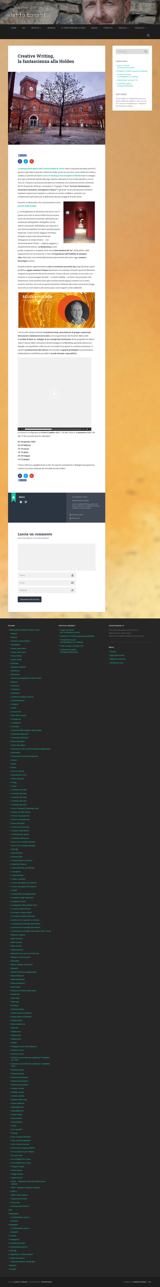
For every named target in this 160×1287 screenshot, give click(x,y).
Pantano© (15, 1051)
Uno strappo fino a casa (21, 1216)
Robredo (14, 1084)
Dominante (15, 809)
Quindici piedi (16, 1077)
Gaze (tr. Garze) (17, 828)
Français (139, 28)
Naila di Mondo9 (18, 1036)
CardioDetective (17, 757)
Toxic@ (14, 1190)
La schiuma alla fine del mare (23, 973)
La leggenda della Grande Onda (24, 962)
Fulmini (14, 817)
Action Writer (16, 712)
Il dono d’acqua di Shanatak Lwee (24, 865)
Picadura (14, 1062)
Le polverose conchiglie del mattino (25, 980)
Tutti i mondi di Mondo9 (21, 1193)
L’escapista (15, 928)
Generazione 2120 (18, 831)
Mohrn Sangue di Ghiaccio (22, 1021)
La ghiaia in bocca (18, 958)
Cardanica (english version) (22, 753)
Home (13, 28)
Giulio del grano (17, 835)
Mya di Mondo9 (17, 1032)
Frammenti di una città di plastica (24, 813)
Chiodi (13, 764)
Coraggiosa (16, 776)
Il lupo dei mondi (18, 880)
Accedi (113, 708)
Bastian (14, 738)
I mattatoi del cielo (19, 846)
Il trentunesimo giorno (73, 28)
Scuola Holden (85, 565)
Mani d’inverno (17, 995)
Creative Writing (83, 561)
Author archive (21, 559)
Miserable (15, 1017)
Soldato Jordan (17, 1145)
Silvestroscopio (17, 1126)
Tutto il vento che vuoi (20, 1201)
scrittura (88, 563)
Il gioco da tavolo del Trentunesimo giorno (126, 67)
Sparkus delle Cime (19, 1156)
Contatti (108, 28)
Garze (13, 820)
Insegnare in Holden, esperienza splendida (132, 71)
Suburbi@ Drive (17, 1164)
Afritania (14, 720)
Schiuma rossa (17, 1107)
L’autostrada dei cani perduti (23, 924)
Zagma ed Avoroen (19, 1255)
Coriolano (15, 783)
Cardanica (15, 742)
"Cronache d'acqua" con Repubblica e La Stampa (127, 76)
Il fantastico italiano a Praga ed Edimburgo (125, 85)
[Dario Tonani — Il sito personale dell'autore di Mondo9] (27, 16)
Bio (23, 28)
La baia (14, 947)
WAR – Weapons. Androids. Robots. (25, 1244)
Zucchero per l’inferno (20, 1263)
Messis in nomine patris (21, 1014)
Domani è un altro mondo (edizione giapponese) (31, 805)
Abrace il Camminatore (20, 697)
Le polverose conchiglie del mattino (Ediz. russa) (31, 988)
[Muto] (87, 486)
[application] (54, 450)
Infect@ (35, 28)
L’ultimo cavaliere (18, 936)
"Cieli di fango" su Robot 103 (127, 80)
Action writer (16, 716)
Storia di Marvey (17, 1160)
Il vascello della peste (20, 895)
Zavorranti (15, 1259)
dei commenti (118, 716)
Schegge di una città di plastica (24, 1103)
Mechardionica (17, 1006)
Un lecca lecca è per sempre (22, 1208)
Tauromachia (16, 1175)
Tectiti (13, 1182)
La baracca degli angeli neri (22, 954)
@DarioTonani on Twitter (26, 559)
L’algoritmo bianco (18, 921)
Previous (11, 136)
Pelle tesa (15, 1055)
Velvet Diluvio (16, 1227)
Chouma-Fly (16, 768)
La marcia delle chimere (21, 965)
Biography (14, 1281)
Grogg (13, 839)
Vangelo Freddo (17, 1223)
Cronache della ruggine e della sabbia (26, 787)
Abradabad (15, 701)
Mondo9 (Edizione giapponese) (24, 1029)
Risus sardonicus (18, 1081)
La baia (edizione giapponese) (23, 950)
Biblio (94, 28)
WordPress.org (116, 719)
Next (102, 136)
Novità (86, 557)
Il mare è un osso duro (20, 883)
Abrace (14, 690)
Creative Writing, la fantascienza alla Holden (46, 58)
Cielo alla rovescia (18, 772)
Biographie (14, 1270)
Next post (76, 575)
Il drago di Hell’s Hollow (20, 869)
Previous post (77, 571)
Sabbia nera (16, 1088)
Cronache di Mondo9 (19, 790)
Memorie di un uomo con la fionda (25, 1010)
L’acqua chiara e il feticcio (21, 917)
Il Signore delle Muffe (20, 887)
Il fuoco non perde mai (20, 872)
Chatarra (14, 761)
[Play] (19, 486)
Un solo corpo (17, 1212)
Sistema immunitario (19, 1134)
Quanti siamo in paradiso (21, 1069)
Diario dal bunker (18, 798)
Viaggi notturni (17, 1231)
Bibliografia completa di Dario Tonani (25, 686)
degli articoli (117, 712)
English (123, 28)
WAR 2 (14, 1248)
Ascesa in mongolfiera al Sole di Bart (26, 735)
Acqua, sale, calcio (18, 705)
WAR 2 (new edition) (19, 1251)
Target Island (16, 1171)
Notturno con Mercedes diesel (23, 1047)
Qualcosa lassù (17, 1066)
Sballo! (14, 1099)
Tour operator (16, 1186)
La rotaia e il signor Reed (21, 969)
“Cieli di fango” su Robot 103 (71, 702)
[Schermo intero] (90, 486)
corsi (74, 561)
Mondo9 (51, 28)
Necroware (15, 1043)
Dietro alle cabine (18, 802)
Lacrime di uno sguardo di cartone (25, 976)
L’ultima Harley (17, 932)
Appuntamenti (77, 557)
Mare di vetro (16, 999)
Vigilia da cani (17, 1234)
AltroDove (15, 727)
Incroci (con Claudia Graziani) (23, 898)
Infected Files (16, 909)
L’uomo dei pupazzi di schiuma (23, 939)
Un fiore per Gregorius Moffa (23, 1204)
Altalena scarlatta (18, 724)
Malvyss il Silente (18, 991)
